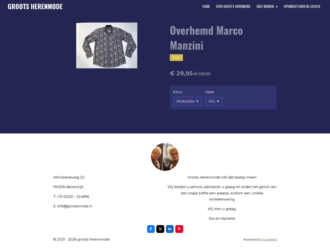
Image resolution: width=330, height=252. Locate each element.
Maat (209, 92)
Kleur (177, 92)
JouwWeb (269, 239)
